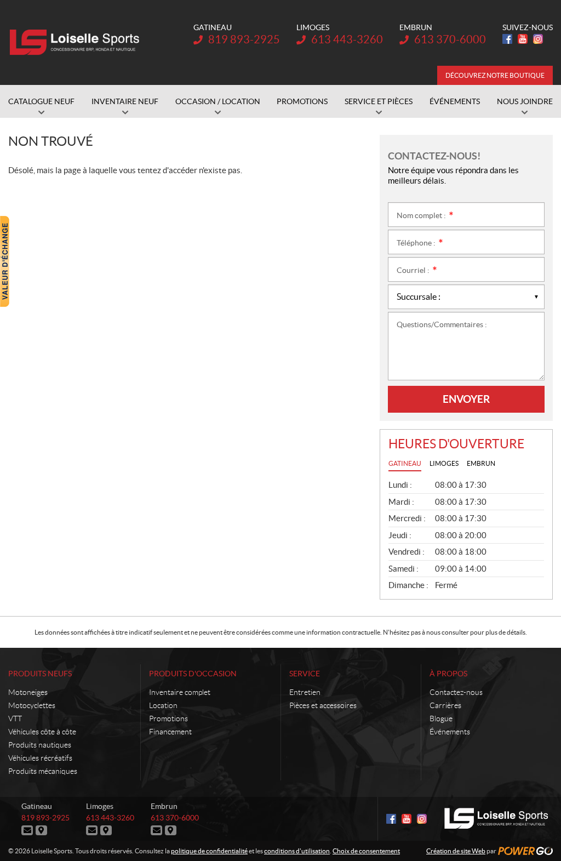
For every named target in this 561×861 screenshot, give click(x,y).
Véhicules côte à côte (42, 731)
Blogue (441, 718)
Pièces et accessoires (323, 705)
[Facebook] (507, 39)
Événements (450, 731)
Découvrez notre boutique (495, 75)
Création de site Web (455, 850)
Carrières (445, 705)
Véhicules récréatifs (40, 758)
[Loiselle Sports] (76, 43)
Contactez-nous (456, 692)
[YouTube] (523, 39)
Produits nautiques (39, 744)
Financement (170, 731)
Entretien (304, 692)
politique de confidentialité (209, 850)
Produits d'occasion (193, 673)
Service (304, 673)
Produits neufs (40, 673)
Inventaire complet (179, 692)
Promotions (168, 718)
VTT (15, 718)
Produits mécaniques (42, 771)
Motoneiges (28, 692)
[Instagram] (538, 39)
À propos (448, 673)
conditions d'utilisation (297, 850)
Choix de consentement (366, 850)
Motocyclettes (31, 705)
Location (163, 705)
